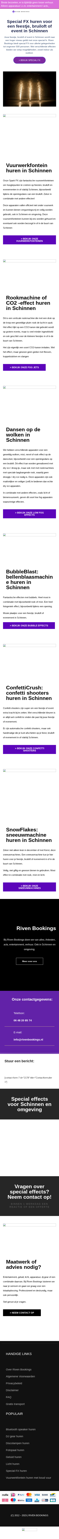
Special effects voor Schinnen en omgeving (29, 1104)
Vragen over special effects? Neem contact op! (30, 1191)
